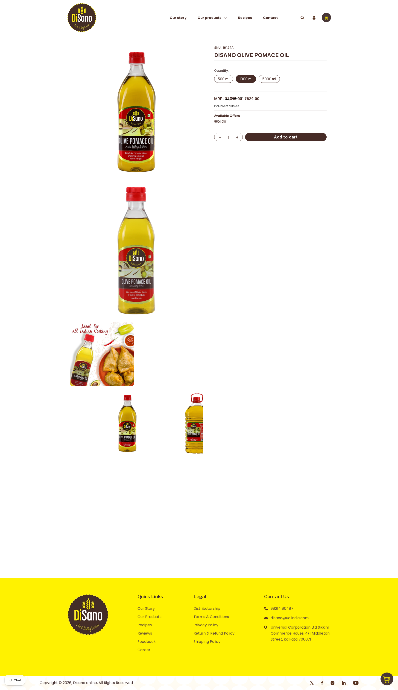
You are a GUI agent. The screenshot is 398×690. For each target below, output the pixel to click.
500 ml (225, 79)
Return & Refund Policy (213, 633)
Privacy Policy (205, 625)
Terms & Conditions (211, 616)
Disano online (85, 682)
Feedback (147, 641)
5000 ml (271, 79)
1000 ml (245, 78)
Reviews (145, 633)
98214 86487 (282, 608)
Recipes (145, 625)
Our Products (149, 616)
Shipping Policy (206, 641)
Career (144, 650)
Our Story (146, 608)
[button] (212, 17)
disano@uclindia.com (290, 618)
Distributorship (206, 608)
